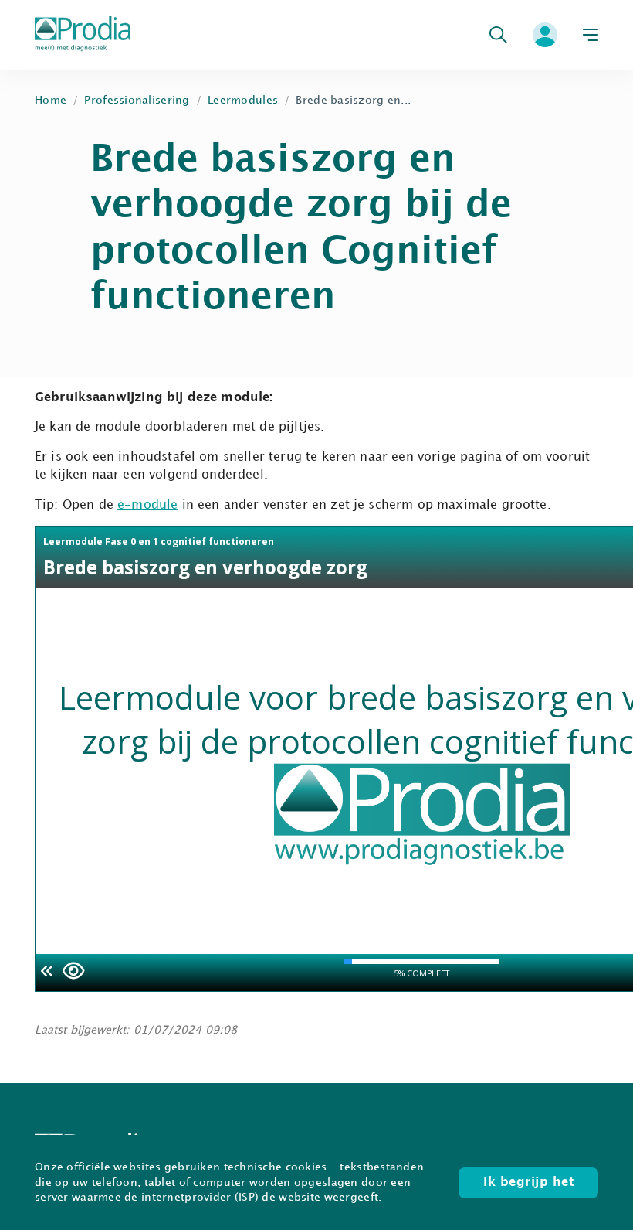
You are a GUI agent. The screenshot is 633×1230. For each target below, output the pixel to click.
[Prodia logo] (82, 35)
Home (50, 100)
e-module (147, 505)
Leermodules (243, 100)
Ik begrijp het (528, 1182)
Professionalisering (136, 100)
